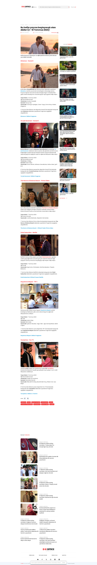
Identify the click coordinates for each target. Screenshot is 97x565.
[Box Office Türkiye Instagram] (50, 559)
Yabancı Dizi (23, 402)
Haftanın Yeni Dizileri (36, 402)
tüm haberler (62, 198)
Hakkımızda (31, 555)
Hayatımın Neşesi (44, 404)
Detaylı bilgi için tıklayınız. (56, 562)
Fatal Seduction (37, 404)
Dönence (51, 402)
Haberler (26, 24)
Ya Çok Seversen (44, 402)
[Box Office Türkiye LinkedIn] (55, 559)
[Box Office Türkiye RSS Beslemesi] (59, 559)
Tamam (63, 562)
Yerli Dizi (28, 402)
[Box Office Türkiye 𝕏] (46, 559)
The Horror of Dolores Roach (26, 404)
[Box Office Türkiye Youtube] (38, 559)
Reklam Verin (54, 555)
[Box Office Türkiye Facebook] (42, 559)
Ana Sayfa (22, 24)
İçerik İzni (64, 555)
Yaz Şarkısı (52, 404)
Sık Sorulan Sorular (43, 555)
